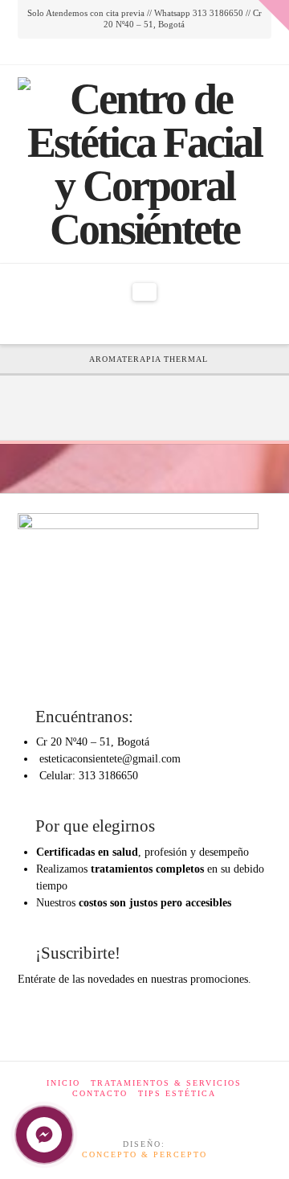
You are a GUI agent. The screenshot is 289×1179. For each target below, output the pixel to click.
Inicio (63, 1082)
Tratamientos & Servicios (166, 1082)
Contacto (100, 1093)
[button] (144, 292)
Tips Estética (177, 1093)
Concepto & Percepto (144, 1154)
